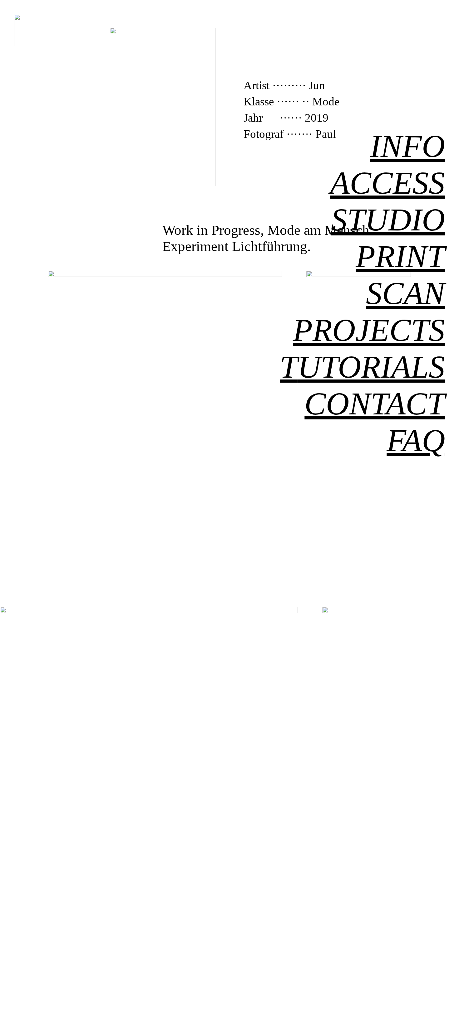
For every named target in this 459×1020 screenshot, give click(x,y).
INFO (407, 146)
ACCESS (387, 183)
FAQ (416, 440)
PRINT (400, 256)
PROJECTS (369, 330)
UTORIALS (362, 366)
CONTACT (374, 403)
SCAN (405, 293)
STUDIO (388, 219)
